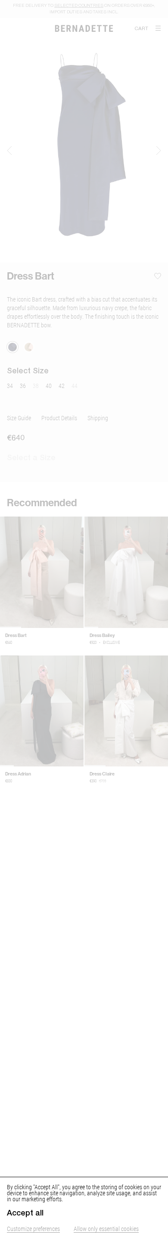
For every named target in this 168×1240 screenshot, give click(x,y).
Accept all (25, 1213)
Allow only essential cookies (106, 1229)
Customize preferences (33, 1229)
